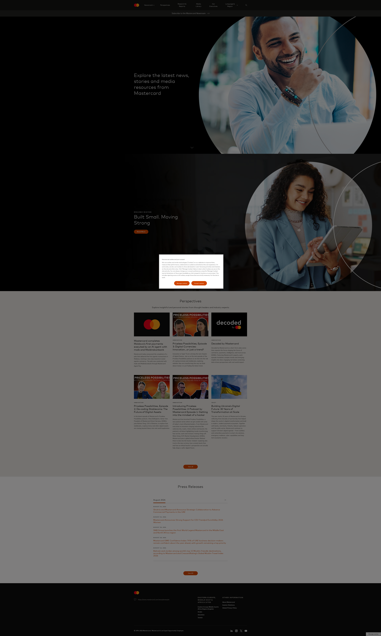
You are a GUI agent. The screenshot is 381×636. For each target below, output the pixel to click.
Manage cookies (182, 283)
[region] (191, 271)
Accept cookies (199, 283)
